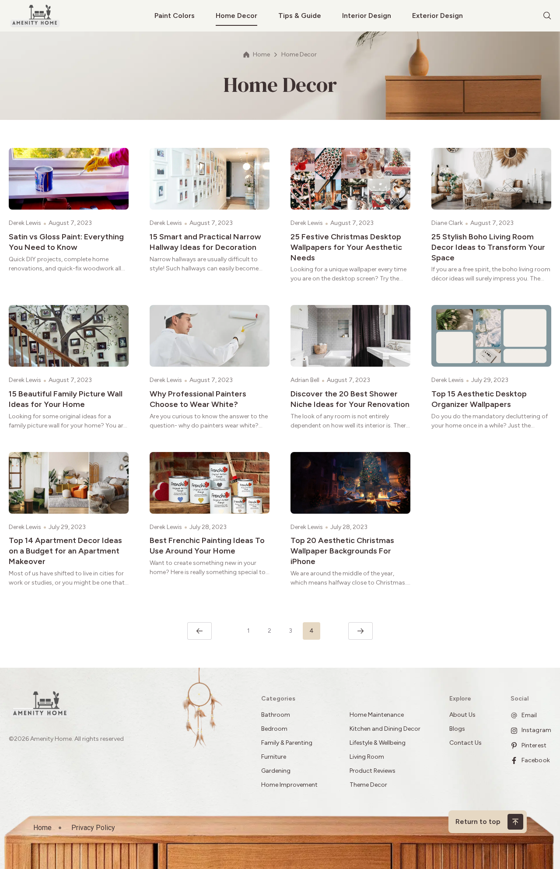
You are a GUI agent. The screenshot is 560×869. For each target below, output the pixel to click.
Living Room (367, 756)
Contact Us (465, 742)
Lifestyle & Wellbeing (378, 742)
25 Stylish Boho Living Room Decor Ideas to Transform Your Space (488, 247)
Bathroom (275, 714)
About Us (462, 714)
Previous (199, 631)
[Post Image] (69, 179)
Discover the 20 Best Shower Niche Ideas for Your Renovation (350, 399)
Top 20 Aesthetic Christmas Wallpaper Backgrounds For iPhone (342, 551)
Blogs (457, 728)
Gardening (275, 770)
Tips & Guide (299, 15)
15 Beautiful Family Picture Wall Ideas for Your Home (65, 399)
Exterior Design (437, 15)
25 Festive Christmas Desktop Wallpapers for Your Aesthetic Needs (346, 247)
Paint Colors (174, 15)
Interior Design (366, 15)
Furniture (273, 756)
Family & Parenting (286, 742)
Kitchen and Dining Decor (385, 728)
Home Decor (236, 15)
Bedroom (274, 728)
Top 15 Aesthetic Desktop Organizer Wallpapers (479, 399)
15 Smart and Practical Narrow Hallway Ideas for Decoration (205, 242)
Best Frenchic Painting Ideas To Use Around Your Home (207, 546)
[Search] (547, 16)
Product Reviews (373, 770)
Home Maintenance (377, 714)
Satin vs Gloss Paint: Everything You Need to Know (66, 242)
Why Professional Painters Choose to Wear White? (198, 399)
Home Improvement (289, 784)
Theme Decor (368, 784)
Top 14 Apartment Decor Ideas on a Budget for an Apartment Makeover (65, 551)
